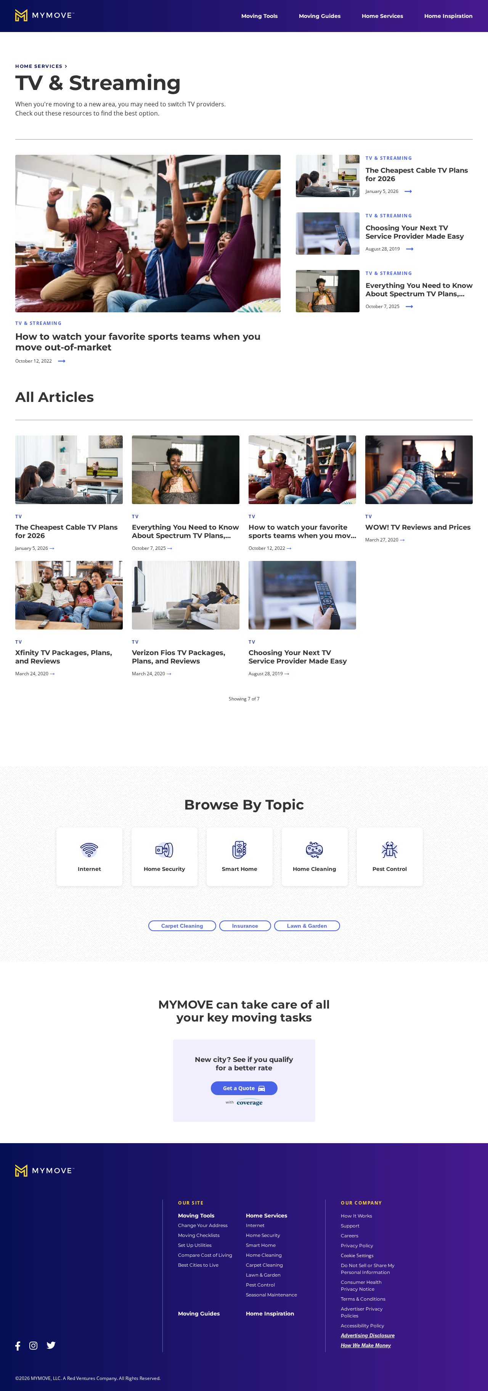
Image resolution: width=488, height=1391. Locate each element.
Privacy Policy (357, 1245)
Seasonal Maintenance (271, 1295)
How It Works (356, 1216)
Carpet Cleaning (182, 926)
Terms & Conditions (363, 1299)
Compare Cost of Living (205, 1255)
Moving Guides (319, 16)
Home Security (263, 1235)
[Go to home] (52, 16)
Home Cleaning (264, 1255)
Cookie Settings (357, 1255)
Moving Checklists (199, 1235)
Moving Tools (259, 16)
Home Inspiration (448, 16)
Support (350, 1226)
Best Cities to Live (198, 1265)
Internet (255, 1225)
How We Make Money (366, 1345)
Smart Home (261, 1245)
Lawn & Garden (307, 926)
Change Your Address (203, 1225)
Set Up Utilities (195, 1245)
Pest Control (260, 1285)
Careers (349, 1235)
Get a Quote (239, 1088)
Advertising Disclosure (368, 1335)
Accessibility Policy (362, 1325)
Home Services (382, 16)
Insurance (245, 926)
